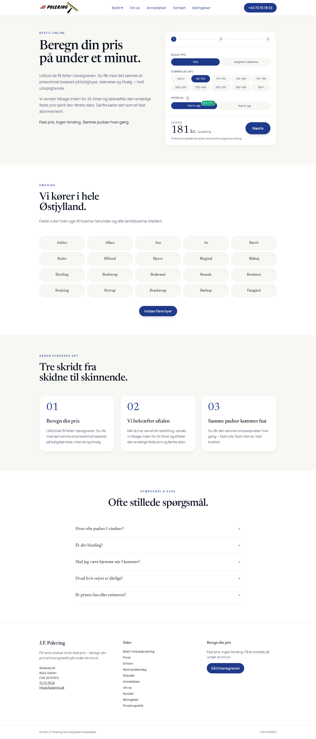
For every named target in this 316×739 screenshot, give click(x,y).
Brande (206, 275)
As (206, 243)
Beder (62, 259)
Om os (135, 7)
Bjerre (158, 259)
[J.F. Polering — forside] (58, 8)
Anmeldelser (156, 7)
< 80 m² (180, 78)
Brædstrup (158, 291)
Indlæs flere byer (158, 311)
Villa (195, 62)
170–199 (261, 78)
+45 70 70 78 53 (260, 7)
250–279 (221, 87)
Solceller (129, 675)
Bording (62, 275)
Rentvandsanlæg (134, 669)
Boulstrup (110, 275)
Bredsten (254, 275)
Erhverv (128, 663)
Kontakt (179, 7)
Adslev (62, 243)
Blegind (206, 259)
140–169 (241, 78)
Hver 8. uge (244, 106)
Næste (258, 128)
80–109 (200, 78)
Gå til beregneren (225, 668)
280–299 (241, 87)
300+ (261, 87)
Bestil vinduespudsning (138, 651)
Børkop (206, 291)
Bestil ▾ (117, 7)
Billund (110, 259)
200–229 (180, 87)
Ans (158, 243)
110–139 (220, 78)
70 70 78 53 (47, 683)
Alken (110, 243)
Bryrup (110, 291)
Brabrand (158, 275)
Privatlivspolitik (133, 706)
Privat (127, 657)
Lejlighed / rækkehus (246, 62)
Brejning (62, 291)
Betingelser (201, 7)
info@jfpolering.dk (51, 687)
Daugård (254, 291)
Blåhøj (254, 259)
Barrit (254, 243)
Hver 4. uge (194, 105)
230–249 (200, 87)
